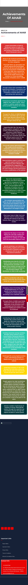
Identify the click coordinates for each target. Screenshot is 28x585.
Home (7, 21)
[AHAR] (3, 3)
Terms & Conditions (6, 553)
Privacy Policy (5, 550)
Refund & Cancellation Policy (8, 556)
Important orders (6, 546)
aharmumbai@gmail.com (8, 573)
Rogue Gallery (5, 543)
